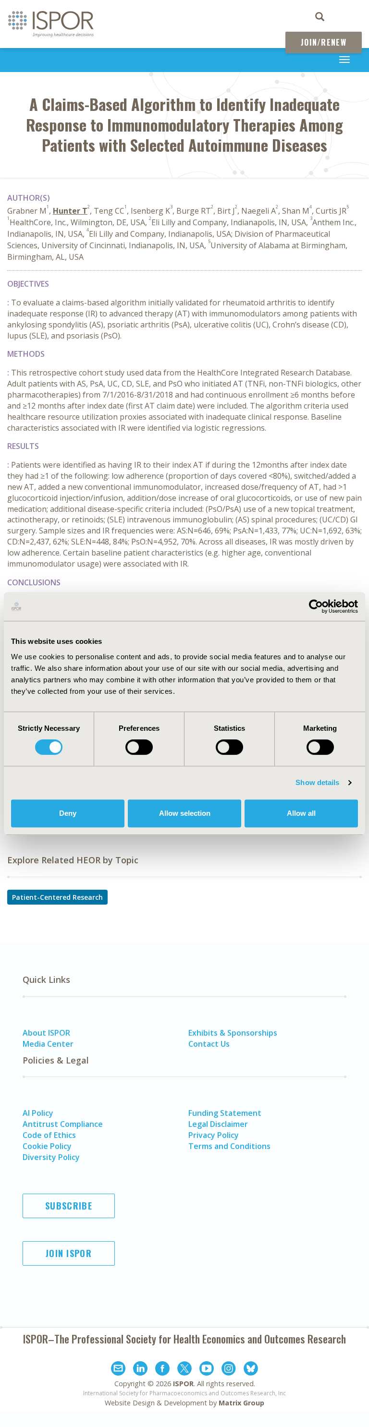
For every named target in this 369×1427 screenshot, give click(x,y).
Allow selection (184, 813)
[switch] (139, 747)
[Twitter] (184, 1370)
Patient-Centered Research (57, 897)
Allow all (301, 813)
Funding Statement (224, 1113)
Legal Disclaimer (218, 1124)
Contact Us (209, 1044)
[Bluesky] (251, 1370)
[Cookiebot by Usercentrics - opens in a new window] (316, 606)
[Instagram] (228, 1370)
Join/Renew (323, 42)
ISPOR (183, 1383)
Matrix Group (241, 1402)
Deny (67, 813)
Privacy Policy (213, 1135)
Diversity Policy (51, 1157)
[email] (118, 1370)
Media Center (48, 1044)
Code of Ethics (49, 1135)
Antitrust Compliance (63, 1124)
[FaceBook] (162, 1370)
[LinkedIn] (140, 1370)
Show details (317, 782)
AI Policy (38, 1113)
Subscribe (68, 1205)
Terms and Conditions (229, 1146)
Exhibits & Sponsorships (232, 1033)
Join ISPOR (69, 1253)
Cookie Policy (47, 1146)
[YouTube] (206, 1370)
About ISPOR (46, 1033)
